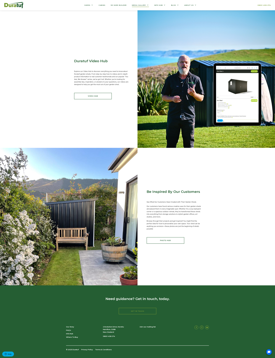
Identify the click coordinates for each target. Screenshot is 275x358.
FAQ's (68, 330)
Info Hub (158, 5)
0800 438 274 (264, 5)
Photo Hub (165, 240)
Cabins (102, 5)
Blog (173, 5)
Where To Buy (72, 337)
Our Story (70, 327)
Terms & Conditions (103, 350)
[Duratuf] (13, 5)
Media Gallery (139, 5)
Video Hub (93, 96)
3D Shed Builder (119, 5)
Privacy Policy (87, 350)
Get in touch (137, 311)
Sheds (87, 5)
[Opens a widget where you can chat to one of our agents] (8, 354)
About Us (189, 5)
